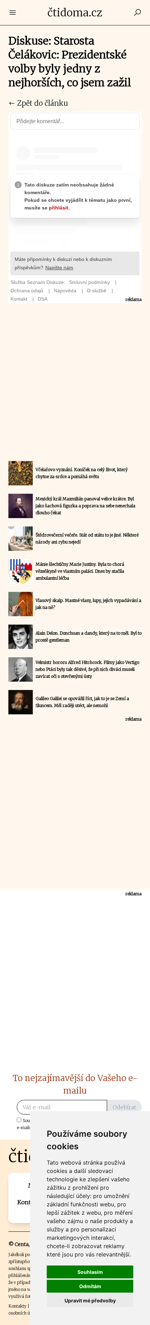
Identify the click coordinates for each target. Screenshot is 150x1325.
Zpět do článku (41, 103)
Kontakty (17, 1306)
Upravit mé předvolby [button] (90, 1300)
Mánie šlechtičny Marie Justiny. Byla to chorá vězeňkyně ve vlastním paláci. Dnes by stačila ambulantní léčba (80, 571)
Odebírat (124, 1107)
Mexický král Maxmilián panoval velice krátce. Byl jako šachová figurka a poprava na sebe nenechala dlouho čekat (85, 505)
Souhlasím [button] (90, 1272)
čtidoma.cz (74, 12)
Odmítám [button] (90, 1286)
